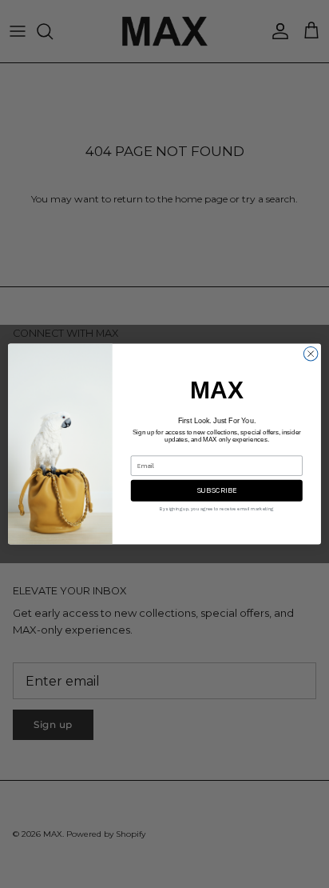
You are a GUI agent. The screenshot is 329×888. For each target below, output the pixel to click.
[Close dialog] (310, 353)
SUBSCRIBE (216, 490)
